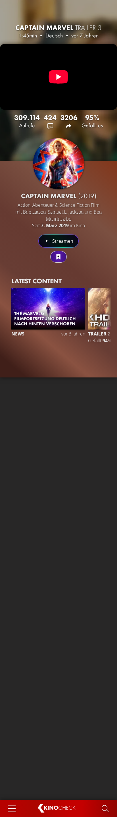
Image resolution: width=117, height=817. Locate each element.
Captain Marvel (58, 27)
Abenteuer (43, 205)
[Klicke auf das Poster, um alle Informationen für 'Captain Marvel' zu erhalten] (58, 163)
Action (24, 205)
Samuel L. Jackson (65, 212)
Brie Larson (34, 212)
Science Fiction (74, 205)
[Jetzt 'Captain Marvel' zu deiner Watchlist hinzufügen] (58, 257)
